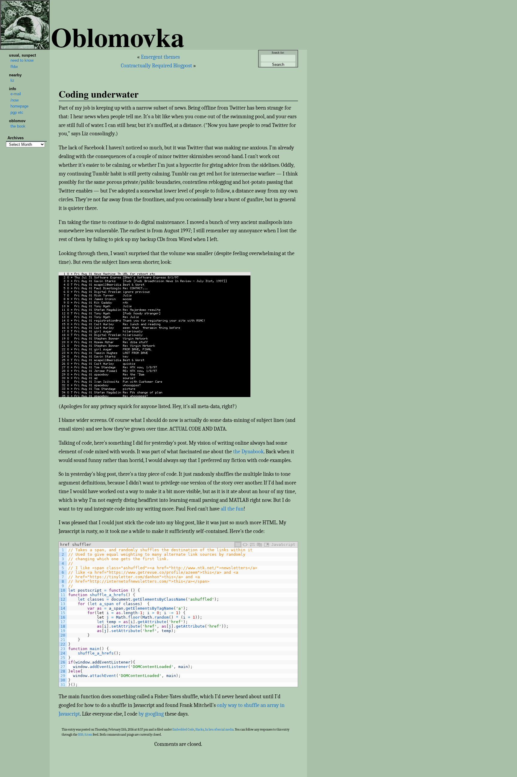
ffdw (14, 66)
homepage (19, 106)
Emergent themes (160, 57)
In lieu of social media (219, 729)
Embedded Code (183, 729)
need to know (22, 60)
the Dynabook (248, 452)
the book (17, 126)
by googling (151, 714)
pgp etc (16, 112)
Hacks (199, 729)
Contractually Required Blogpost (156, 66)
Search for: (278, 52)
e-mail (15, 94)
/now (14, 100)
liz (12, 80)
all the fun (232, 509)
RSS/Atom (85, 735)
